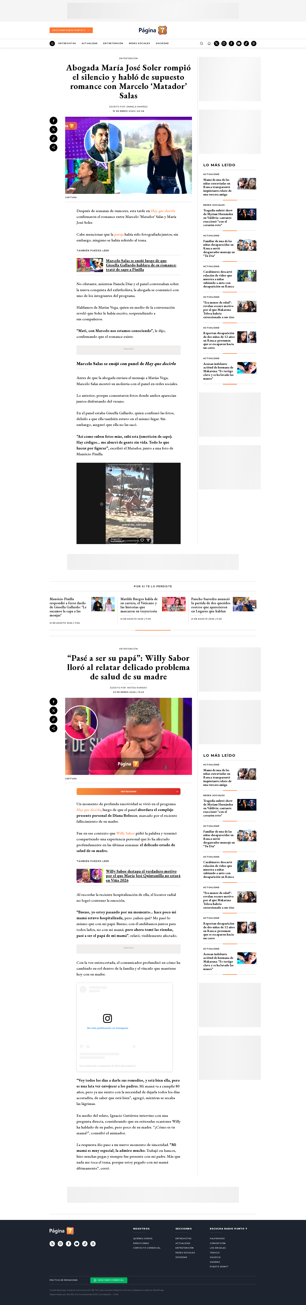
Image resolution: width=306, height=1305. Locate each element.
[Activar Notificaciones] (209, 43)
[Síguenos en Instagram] (224, 43)
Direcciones (141, 1243)
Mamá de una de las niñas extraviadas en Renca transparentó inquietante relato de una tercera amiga (217, 187)
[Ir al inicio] (52, 43)
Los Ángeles (218, 1248)
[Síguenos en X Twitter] (216, 43)
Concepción (218, 1243)
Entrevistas (67, 43)
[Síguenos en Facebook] (231, 43)
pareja (118, 234)
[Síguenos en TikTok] (246, 43)
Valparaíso (217, 1238)
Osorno (215, 1262)
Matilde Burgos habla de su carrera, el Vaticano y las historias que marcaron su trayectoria (139, 605)
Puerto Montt (219, 1266)
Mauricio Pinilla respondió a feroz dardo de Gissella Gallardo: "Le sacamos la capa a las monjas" (68, 607)
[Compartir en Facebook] (53, 121)
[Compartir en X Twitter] (53, 129)
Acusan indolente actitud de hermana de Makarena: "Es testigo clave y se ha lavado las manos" (218, 371)
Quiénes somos (142, 1238)
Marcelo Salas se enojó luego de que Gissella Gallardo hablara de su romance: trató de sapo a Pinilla (141, 265)
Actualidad (90, 43)
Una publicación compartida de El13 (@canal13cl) (107, 1065)
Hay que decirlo (163, 210)
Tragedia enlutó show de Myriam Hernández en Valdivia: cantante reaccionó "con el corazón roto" (218, 217)
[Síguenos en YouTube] (239, 43)
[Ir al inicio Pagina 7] (153, 30)
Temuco (215, 1252)
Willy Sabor (125, 833)
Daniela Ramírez (137, 106)
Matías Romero (137, 687)
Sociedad (162, 43)
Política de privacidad (64, 1280)
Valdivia (215, 1257)
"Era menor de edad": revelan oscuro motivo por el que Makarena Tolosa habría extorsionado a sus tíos (218, 309)
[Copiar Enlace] (53, 138)
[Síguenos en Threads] (253, 43)
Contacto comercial (147, 1248)
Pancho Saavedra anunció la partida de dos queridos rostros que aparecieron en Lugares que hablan (210, 605)
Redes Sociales (139, 43)
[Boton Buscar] (201, 43)
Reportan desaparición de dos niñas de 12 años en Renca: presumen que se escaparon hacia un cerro (219, 340)
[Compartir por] (53, 147)
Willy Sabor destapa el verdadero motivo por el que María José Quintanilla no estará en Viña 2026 (143, 875)
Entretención (113, 43)
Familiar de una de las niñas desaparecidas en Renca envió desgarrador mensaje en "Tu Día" (219, 248)
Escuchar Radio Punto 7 (68, 30)
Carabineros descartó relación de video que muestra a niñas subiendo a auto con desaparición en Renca (218, 279)
